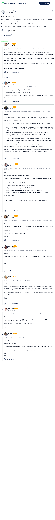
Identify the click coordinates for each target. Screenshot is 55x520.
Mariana (10, 246)
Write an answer (6, 35)
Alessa (10, 276)
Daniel (10, 44)
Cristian (10, 333)
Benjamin (11, 309)
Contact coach (15, 72)
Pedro (10, 82)
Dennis (10, 107)
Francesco (11, 164)
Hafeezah (11, 216)
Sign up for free (44, 3)
